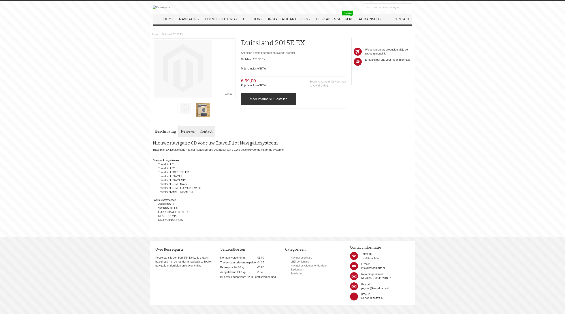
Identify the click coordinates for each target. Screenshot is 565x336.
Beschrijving (165, 131)
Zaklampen (297, 269)
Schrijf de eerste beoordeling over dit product (268, 52)
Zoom (228, 94)
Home (155, 34)
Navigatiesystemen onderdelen (309, 265)
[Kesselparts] (161, 7)
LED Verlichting (300, 261)
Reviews (188, 131)
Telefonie (296, 273)
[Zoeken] (408, 7)
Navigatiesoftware (301, 257)
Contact (206, 131)
